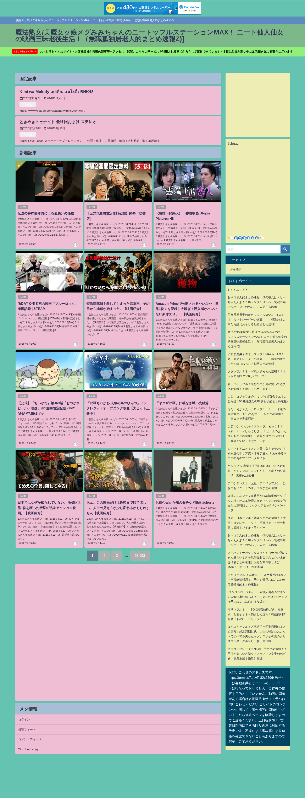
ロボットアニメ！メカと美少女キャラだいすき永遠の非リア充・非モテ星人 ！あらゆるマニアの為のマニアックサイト (257, 453)
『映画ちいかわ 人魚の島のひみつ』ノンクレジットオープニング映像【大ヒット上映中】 (118, 408)
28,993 (140, 555)
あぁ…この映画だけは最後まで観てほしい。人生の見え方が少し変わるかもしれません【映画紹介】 (118, 508)
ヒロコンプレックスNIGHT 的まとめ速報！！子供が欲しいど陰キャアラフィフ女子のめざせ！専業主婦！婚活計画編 (257, 653)
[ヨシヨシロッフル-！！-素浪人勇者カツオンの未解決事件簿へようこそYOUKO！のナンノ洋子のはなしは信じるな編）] (257, 597)
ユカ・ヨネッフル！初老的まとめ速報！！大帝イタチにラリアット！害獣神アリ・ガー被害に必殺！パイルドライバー (257, 522)
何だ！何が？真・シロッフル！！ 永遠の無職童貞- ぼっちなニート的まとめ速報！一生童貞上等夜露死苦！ (257, 414)
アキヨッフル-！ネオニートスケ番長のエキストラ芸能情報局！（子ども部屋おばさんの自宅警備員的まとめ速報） (257, 579)
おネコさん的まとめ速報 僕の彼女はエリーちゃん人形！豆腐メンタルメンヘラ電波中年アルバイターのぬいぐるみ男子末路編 (257, 302)
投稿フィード (27, 729)
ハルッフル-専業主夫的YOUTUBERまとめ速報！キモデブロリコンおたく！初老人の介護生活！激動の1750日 (257, 470)
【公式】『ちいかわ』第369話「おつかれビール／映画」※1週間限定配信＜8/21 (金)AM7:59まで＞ (49, 408)
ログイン (24, 719)
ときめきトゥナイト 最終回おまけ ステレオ (58, 122)
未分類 (28, 104)
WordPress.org (28, 749)
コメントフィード (29, 739)
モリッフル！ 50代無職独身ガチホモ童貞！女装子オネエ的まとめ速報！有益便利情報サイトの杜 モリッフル (257, 614)
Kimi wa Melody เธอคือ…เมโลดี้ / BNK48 (57, 92)
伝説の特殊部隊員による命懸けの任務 (46, 213)
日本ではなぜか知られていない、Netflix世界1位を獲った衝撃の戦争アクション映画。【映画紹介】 (49, 508)
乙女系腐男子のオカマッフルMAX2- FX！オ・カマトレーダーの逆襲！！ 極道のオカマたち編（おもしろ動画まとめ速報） (257, 319)
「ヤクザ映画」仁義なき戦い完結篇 (182, 403)
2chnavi (233, 143)
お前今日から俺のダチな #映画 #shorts (185, 502)
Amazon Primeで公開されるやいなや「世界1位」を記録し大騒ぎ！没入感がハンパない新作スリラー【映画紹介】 (187, 309)
